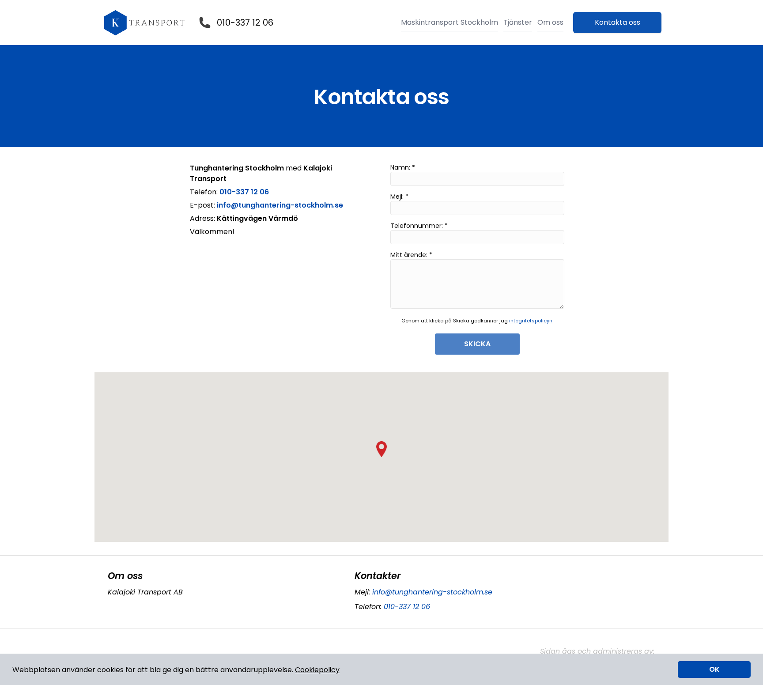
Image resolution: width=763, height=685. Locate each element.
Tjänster (517, 22)
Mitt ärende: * (411, 254)
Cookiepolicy (317, 670)
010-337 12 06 (245, 22)
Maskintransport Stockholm (449, 22)
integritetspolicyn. (531, 320)
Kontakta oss (617, 22)
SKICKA (477, 344)
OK (714, 669)
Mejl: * (399, 196)
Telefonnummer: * (419, 225)
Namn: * (402, 167)
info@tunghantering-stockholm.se (432, 592)
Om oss (550, 22)
